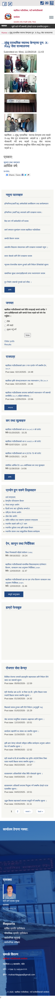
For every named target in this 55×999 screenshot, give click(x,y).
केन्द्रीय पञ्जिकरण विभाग (14, 501)
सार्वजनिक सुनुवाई (12, 937)
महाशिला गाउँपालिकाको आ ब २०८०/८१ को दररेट (23, 429)
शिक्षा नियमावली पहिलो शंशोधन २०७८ (19, 552)
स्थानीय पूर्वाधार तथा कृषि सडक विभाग (19, 527)
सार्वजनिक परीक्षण (12, 942)
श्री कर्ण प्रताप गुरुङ (11, 901)
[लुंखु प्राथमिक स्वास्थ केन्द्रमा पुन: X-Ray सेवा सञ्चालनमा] (20, 63)
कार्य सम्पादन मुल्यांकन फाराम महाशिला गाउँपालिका (22, 230)
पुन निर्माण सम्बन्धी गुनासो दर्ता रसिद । (18, 282)
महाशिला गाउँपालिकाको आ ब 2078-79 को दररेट (23, 453)
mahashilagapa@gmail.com (21, 974)
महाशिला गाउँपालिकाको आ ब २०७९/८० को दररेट (23, 441)
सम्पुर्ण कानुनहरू (14, 594)
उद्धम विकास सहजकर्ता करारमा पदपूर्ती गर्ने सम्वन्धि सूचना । (25, 801)
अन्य (9, 290)
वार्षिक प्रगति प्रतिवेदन (14, 928)
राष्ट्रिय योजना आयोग (13, 512)
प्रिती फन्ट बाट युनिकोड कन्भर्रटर (17, 508)
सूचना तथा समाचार (12, 162)
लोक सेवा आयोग (11, 516)
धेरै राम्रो (10, 325)
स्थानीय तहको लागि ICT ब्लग (16, 524)
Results (7, 344)
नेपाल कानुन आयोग (12, 504)
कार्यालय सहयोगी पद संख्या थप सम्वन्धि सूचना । (21, 731)
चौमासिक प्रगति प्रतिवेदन (16, 933)
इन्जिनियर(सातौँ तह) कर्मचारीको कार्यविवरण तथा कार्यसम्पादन (26, 203)
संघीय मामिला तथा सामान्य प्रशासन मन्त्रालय (21, 520)
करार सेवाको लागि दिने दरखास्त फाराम (18, 256)
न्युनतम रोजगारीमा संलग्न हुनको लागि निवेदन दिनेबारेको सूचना (26, 264)
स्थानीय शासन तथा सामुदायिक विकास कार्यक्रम (22, 531)
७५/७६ (7, 171)
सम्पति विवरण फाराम (11, 238)
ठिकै (8, 321)
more (10, 407)
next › (28, 811)
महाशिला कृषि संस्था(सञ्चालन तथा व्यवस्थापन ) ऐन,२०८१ (26, 380)
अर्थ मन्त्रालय (10, 497)
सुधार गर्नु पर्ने (11, 329)
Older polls (9, 341)
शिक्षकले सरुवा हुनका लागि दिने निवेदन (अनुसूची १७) (23, 707)
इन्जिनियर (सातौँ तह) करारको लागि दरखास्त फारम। (23, 212)
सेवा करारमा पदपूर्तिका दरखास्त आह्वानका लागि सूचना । (24, 719)
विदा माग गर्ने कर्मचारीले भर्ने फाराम (16, 221)
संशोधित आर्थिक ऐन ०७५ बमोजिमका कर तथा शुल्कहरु (25, 465)
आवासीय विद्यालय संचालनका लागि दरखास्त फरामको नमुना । (26, 247)
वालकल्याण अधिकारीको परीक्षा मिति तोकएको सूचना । (23, 773)
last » (40, 811)
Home (4, 32)
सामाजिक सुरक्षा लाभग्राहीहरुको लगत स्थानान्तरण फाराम (24, 273)
